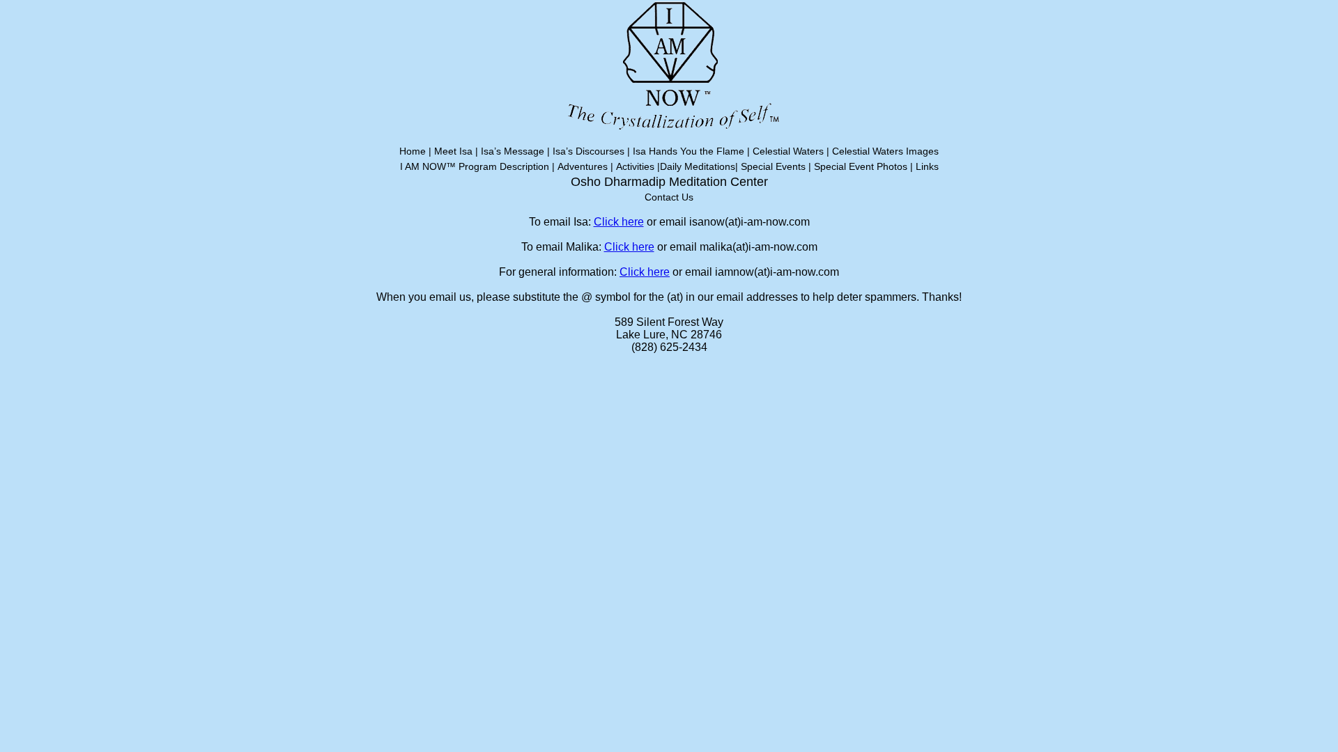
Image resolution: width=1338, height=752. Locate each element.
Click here (619, 222)
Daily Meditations (697, 166)
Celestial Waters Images (885, 151)
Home (412, 151)
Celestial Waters (788, 151)
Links (927, 166)
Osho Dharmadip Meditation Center (669, 182)
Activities (635, 166)
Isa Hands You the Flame (688, 151)
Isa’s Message (512, 151)
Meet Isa (453, 151)
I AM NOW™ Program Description (474, 166)
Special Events (773, 166)
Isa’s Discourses (588, 151)
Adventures (583, 166)
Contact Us (669, 197)
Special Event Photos (860, 166)
